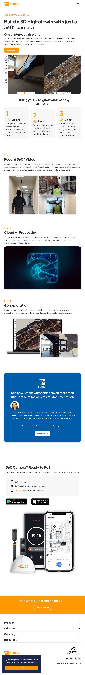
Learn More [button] (32, 662)
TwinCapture (20, 490)
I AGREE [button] (21, 668)
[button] (78, 4)
